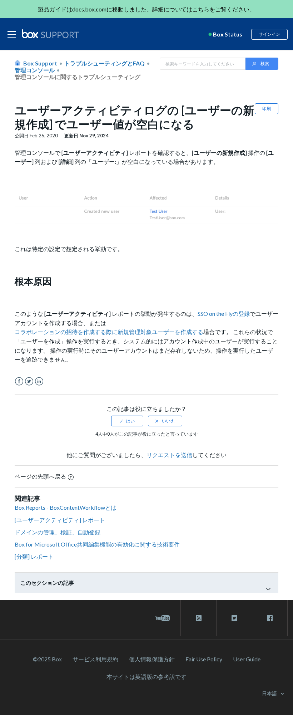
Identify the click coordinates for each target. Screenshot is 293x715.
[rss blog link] (198, 618)
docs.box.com (89, 9)
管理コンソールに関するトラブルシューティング (77, 76)
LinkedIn (39, 381)
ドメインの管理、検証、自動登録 (57, 532)
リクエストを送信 (169, 454)
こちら (200, 9)
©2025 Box (47, 659)
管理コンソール (35, 70)
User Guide (246, 659)
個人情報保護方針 (152, 659)
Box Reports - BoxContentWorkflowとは (65, 507)
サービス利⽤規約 (95, 659)
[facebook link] (269, 618)
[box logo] (50, 33)
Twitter (29, 381)
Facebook (19, 381)
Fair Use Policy (203, 659)
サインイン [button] (269, 34)
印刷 (266, 108)
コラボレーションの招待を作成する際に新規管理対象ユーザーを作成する (109, 331)
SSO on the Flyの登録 (224, 313)
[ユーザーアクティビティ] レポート (60, 519)
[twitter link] (234, 618)
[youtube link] (162, 618)
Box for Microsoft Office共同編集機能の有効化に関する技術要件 (97, 544)
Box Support (40, 63)
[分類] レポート (34, 556)
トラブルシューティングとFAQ (104, 63)
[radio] (127, 421)
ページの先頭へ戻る (40, 476)
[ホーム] (50, 34)
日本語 (270, 693)
